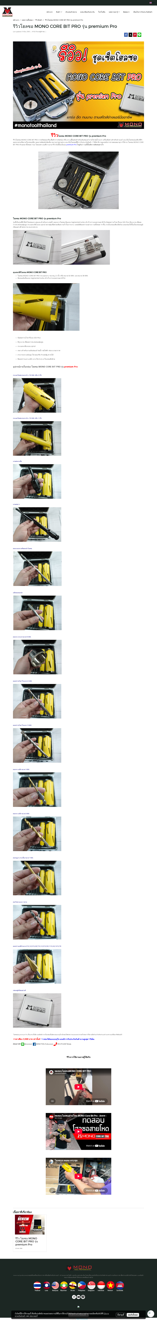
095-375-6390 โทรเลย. (64, 1044)
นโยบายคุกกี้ (34, 1316)
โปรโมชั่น (101, 12)
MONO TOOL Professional (44, 1044)
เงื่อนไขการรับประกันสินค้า (142, 12)
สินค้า (58, 12)
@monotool (28, 1044)
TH (153, 3)
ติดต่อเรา (126, 12)
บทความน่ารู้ (113, 12)
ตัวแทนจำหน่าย (71, 12)
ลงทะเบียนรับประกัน (87, 12)
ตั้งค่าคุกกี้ (120, 1315)
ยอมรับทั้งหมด (133, 1315)
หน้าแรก (50, 12)
